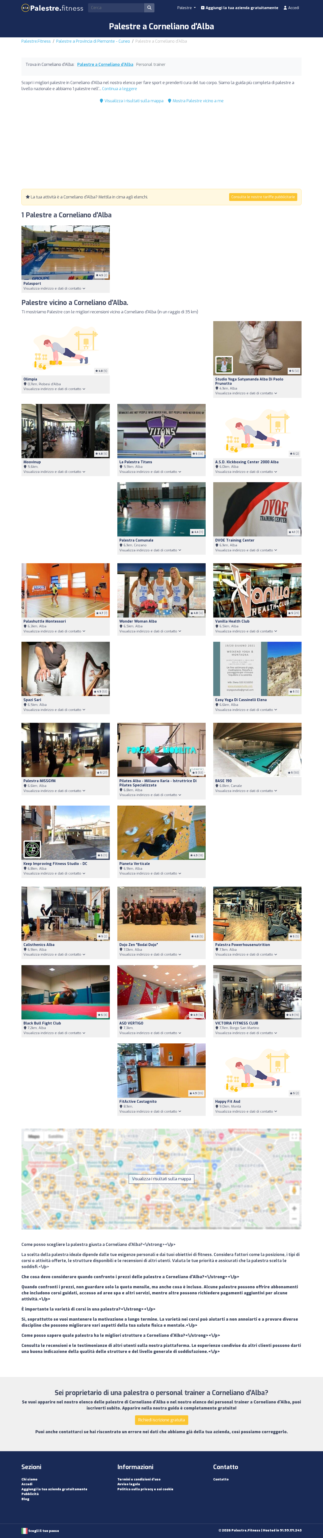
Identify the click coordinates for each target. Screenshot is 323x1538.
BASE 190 (223, 781)
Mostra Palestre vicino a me (198, 101)
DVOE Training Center (235, 540)
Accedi (293, 7)
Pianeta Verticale (134, 863)
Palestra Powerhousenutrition (242, 944)
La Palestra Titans (135, 462)
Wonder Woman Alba (138, 621)
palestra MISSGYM (39, 781)
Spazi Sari (32, 700)
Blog (25, 1499)
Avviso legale (128, 1484)
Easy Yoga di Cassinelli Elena (241, 700)
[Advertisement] (161, 147)
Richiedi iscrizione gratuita (161, 1420)
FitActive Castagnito (138, 1101)
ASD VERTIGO (131, 1023)
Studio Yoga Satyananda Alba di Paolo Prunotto (249, 381)
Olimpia (30, 379)
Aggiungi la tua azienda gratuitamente (241, 7)
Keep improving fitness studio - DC (55, 863)
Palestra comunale (136, 540)
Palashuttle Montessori (44, 621)
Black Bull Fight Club (42, 1023)
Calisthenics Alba (39, 944)
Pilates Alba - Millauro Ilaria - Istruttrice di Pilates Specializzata (158, 783)
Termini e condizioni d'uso (138, 1479)
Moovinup (32, 462)
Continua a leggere (119, 88)
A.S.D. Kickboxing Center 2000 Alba (247, 462)
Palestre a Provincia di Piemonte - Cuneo (93, 41)
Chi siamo (29, 1479)
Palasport (32, 283)
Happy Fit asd (227, 1101)
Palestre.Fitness (36, 41)
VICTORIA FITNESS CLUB (236, 1023)
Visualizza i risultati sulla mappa (133, 101)
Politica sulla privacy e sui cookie (145, 1489)
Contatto (221, 1479)
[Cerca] (149, 7)
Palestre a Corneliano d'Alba (105, 64)
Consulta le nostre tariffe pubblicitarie (263, 197)
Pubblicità (30, 1494)
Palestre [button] (185, 7)
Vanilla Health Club (232, 621)
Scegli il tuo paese (43, 1531)
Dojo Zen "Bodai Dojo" (138, 944)
